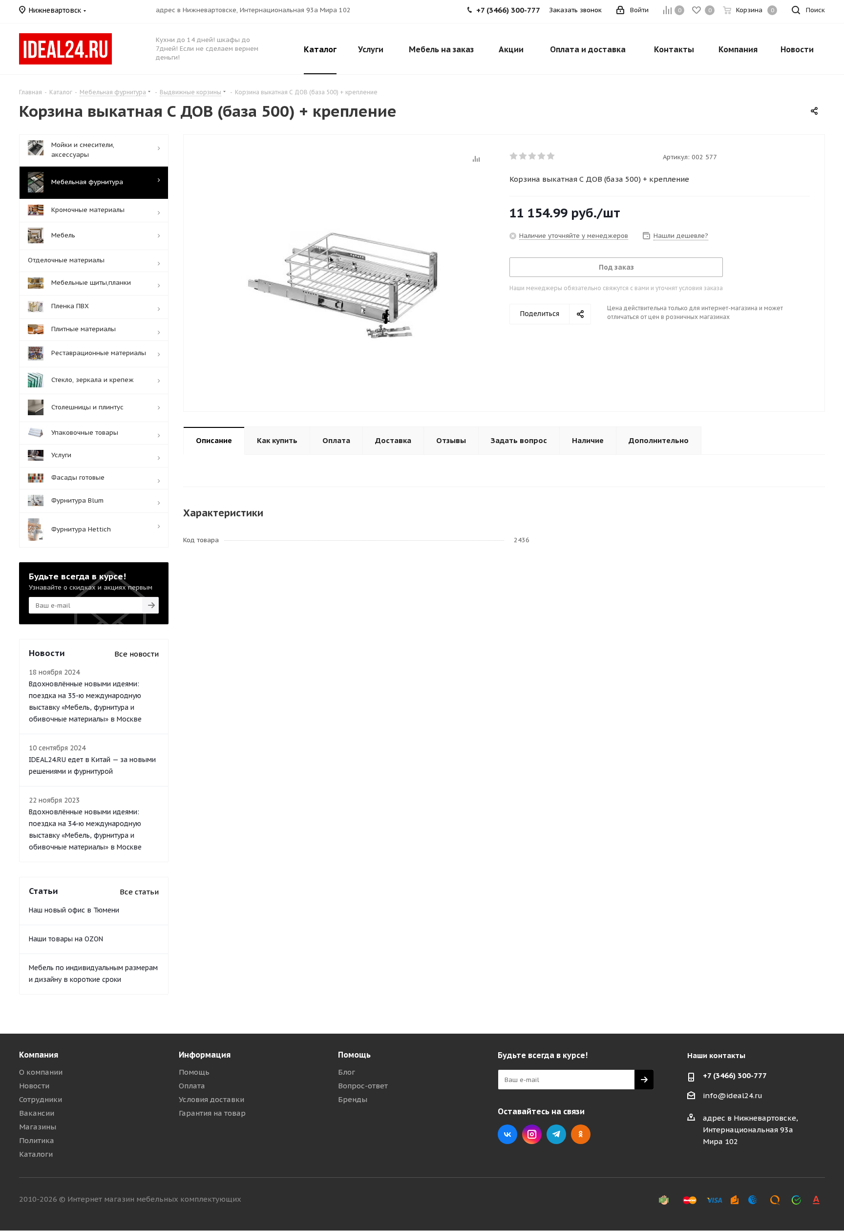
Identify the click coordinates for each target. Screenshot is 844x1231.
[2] (523, 156)
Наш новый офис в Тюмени (74, 910)
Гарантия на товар (212, 1113)
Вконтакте (507, 1134)
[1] (514, 156)
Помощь (194, 1072)
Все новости (136, 653)
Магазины (37, 1126)
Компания (38, 1055)
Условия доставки (211, 1099)
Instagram (532, 1134)
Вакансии (36, 1113)
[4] (542, 156)
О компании (41, 1072)
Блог (346, 1072)
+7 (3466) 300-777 (735, 1075)
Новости (34, 1085)
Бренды (352, 1099)
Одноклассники (581, 1134)
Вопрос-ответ (363, 1085)
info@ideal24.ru (732, 1095)
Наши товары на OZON (66, 938)
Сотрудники (40, 1099)
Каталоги (36, 1154)
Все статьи (139, 891)
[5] (551, 156)
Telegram (556, 1134)
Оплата (192, 1085)
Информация (205, 1055)
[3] (532, 156)
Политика (36, 1140)
